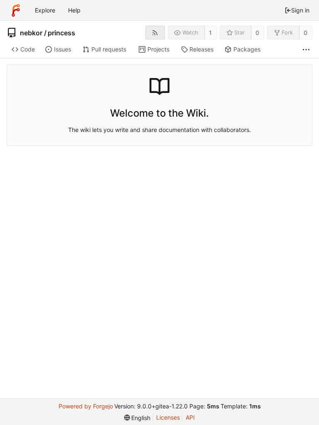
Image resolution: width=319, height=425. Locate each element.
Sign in (300, 10)
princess (61, 33)
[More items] (306, 49)
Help (74, 10)
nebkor (31, 33)
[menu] (137, 417)
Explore (45, 10)
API (190, 417)
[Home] (15, 10)
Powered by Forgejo (86, 406)
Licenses (168, 417)
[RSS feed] (155, 32)
